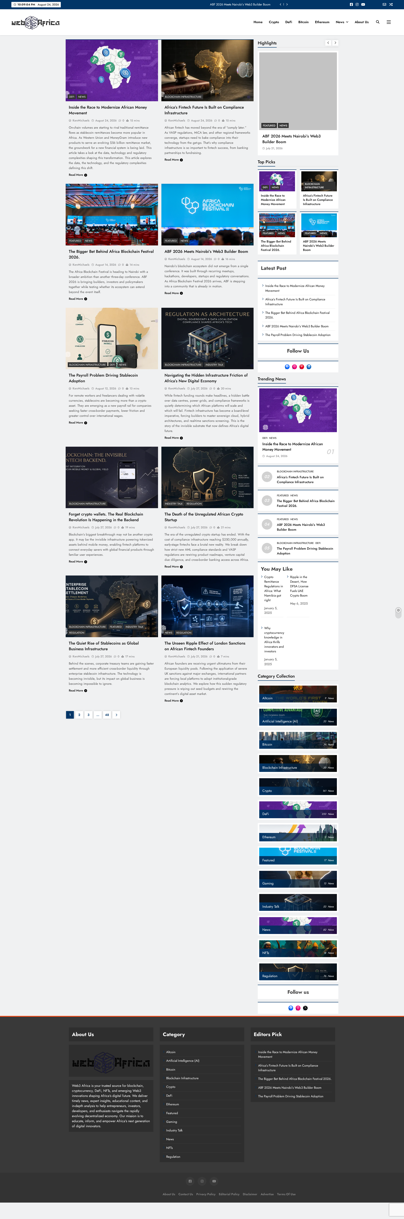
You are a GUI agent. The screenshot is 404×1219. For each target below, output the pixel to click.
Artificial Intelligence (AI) (182, 1031)
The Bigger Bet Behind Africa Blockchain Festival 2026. (297, 109)
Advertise (267, 1165)
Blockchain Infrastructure (183, 97)
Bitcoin (303, 22)
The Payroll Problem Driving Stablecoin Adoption (298, 306)
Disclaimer (250, 1165)
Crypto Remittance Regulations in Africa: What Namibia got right (273, 559)
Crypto (274, 22)
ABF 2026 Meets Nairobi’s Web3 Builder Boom (206, 251)
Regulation (194, 504)
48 (107, 715)
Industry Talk (214, 365)
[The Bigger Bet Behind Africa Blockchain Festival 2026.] (112, 214)
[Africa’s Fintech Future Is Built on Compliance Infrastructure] (207, 70)
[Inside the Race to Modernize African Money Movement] (112, 70)
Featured (75, 241)
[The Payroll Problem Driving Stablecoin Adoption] (112, 338)
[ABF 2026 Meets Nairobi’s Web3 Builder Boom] (207, 214)
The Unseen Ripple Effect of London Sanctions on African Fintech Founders (205, 646)
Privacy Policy (205, 1165)
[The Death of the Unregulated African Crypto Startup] (207, 477)
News (340, 22)
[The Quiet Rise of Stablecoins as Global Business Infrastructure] (112, 606)
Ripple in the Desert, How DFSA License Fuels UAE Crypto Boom (299, 557)
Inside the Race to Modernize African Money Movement (234, 4)
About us (362, 22)
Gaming (171, 1092)
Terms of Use (286, 1165)
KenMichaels (81, 120)
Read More (76, 175)
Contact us (185, 1165)
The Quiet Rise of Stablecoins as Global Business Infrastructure (104, 646)
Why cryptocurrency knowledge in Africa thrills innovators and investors (274, 611)
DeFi (288, 22)
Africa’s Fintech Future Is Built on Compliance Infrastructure (318, 170)
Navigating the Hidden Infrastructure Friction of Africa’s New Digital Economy (206, 378)
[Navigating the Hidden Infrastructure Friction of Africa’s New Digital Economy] (207, 338)
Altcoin (170, 1022)
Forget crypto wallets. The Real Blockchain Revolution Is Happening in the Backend (106, 517)
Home (258, 22)
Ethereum (322, 22)
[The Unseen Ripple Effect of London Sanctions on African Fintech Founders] (207, 606)
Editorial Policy (229, 1165)
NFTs (169, 1118)
